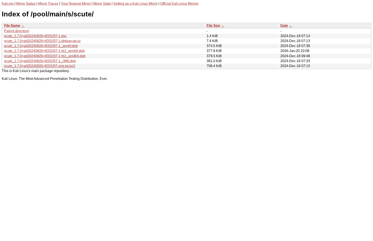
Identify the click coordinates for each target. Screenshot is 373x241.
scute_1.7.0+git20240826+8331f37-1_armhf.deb (41, 46)
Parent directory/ (16, 31)
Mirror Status (26, 3)
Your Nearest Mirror (76, 3)
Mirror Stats (102, 3)
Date (284, 25)
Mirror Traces (48, 3)
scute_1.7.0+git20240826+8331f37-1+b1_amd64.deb (44, 56)
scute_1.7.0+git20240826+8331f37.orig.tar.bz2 (39, 66)
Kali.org (8, 3)
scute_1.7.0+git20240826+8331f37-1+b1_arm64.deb (44, 51)
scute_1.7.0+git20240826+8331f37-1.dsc (35, 36)
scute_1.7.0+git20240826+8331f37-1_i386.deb (40, 61)
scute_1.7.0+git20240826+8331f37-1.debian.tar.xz (42, 41)
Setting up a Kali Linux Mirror (135, 3)
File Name (12, 25)
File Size (213, 25)
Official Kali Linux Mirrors (179, 3)
